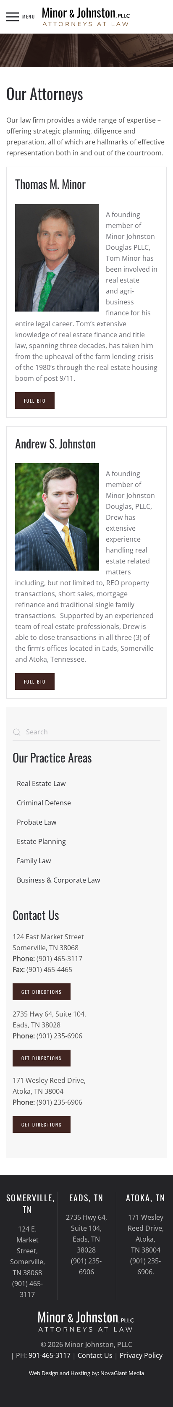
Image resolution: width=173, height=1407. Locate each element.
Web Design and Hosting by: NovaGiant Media (86, 1373)
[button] (20, 17)
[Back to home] (86, 17)
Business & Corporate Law (58, 880)
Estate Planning (41, 841)
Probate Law (36, 822)
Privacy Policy (141, 1355)
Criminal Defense (44, 802)
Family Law (34, 860)
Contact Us (95, 1355)
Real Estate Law (41, 783)
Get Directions (41, 991)
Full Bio (35, 400)
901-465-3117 (50, 1355)
